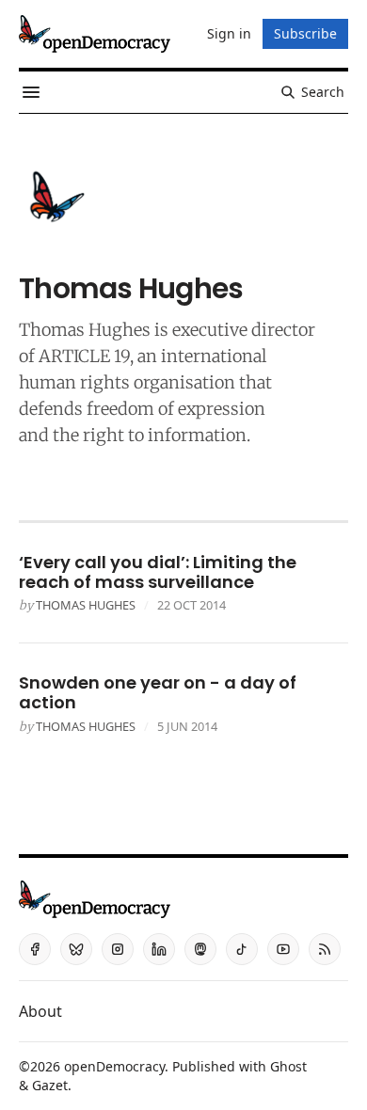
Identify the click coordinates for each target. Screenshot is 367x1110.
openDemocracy (114, 1066)
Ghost (288, 1066)
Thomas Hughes (86, 604)
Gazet (50, 1085)
